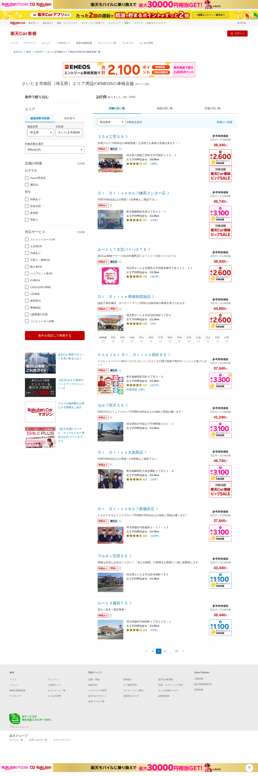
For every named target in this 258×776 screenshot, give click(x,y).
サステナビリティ (62, 740)
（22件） (153, 220)
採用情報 (198, 689)
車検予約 (92, 685)
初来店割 (35, 206)
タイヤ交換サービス (168, 690)
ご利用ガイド (63, 43)
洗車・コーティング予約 (170, 685)
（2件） (153, 323)
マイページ (29, 43)
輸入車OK (36, 266)
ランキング (127, 43)
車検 (28, 52)
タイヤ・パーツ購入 (133, 690)
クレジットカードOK (42, 239)
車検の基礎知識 (84, 43)
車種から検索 (225, 122)
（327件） (154, 385)
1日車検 (35, 293)
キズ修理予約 (130, 685)
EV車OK (35, 280)
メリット (45, 43)
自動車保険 (163, 696)
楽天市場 (241, 23)
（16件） (153, 479)
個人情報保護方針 (203, 684)
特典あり (35, 199)
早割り (34, 219)
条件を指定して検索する (54, 335)
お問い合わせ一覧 (38, 740)
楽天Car (17, 52)
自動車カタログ (131, 696)
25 (176, 651)
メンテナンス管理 (97, 690)
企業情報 (198, 678)
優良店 (34, 184)
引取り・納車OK (40, 259)
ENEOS (39, 52)
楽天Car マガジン (97, 696)
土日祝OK (36, 246)
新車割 (34, 212)
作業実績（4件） (136, 389)
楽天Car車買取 (165, 679)
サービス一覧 (16, 740)
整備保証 (35, 307)
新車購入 (127, 679)
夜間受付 (35, 300)
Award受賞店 (38, 177)
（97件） (153, 630)
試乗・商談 (94, 679)
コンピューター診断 (42, 321)
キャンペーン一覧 (107, 43)
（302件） (154, 276)
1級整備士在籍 (39, 314)
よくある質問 (146, 43)
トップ (14, 43)
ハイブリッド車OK (41, 273)
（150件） (154, 535)
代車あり (35, 253)
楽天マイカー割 (96, 701)
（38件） (153, 163)
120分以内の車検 (40, 287)
